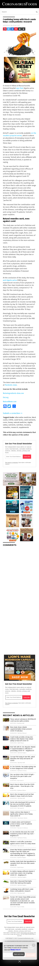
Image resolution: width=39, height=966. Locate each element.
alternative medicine (23, 417)
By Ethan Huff (20, 723)
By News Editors (22, 790)
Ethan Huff (16, 25)
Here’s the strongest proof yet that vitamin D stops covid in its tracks (22, 795)
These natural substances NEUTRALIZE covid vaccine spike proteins (23, 720)
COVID (10, 420)
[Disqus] (19, 574)
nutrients (11, 425)
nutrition (19, 425)
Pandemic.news (11, 385)
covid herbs (18, 420)
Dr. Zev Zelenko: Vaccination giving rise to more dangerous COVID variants (23, 767)
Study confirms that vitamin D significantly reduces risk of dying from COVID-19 (21, 814)
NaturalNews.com (9, 402)
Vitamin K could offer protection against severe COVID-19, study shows (22, 842)
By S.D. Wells (21, 906)
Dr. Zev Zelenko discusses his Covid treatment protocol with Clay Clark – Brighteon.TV (22, 834)
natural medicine (20, 422)
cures (5, 422)
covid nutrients (29, 420)
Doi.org (5, 397)
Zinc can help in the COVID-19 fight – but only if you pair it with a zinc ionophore (22, 776)
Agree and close (19, 954)
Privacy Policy (15, 950)
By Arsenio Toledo (22, 818)
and (10, 280)
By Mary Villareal (22, 733)
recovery (27, 425)
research (14, 427)
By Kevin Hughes (22, 752)
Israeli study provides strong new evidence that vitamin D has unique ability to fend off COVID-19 (21, 739)
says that (19, 88)
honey (10, 422)
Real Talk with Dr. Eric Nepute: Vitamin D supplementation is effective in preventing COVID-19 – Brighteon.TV (22, 749)
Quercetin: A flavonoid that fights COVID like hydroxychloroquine (21, 882)
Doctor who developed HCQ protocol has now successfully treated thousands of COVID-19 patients (22, 804)
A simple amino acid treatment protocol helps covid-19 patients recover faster (21, 824)
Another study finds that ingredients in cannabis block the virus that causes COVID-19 (23, 863)
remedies (6, 427)
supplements (24, 427)
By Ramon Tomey (22, 770)
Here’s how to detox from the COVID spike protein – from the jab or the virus (22, 786)
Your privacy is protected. (11, 462)
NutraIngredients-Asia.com (13, 393)
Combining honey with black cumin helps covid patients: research (21, 890)
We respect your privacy (27, 932)
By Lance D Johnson (23, 828)
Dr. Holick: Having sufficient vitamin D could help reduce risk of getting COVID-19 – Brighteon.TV (22, 873)
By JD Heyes (21, 743)
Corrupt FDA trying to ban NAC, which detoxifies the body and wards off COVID (22, 758)
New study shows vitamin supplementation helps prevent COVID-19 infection (21, 729)
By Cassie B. (21, 780)
